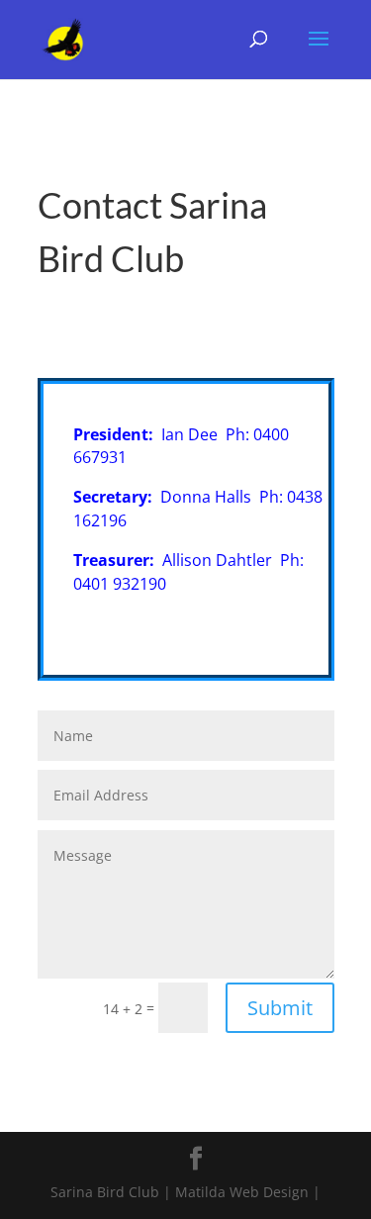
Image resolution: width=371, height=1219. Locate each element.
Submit (280, 1007)
